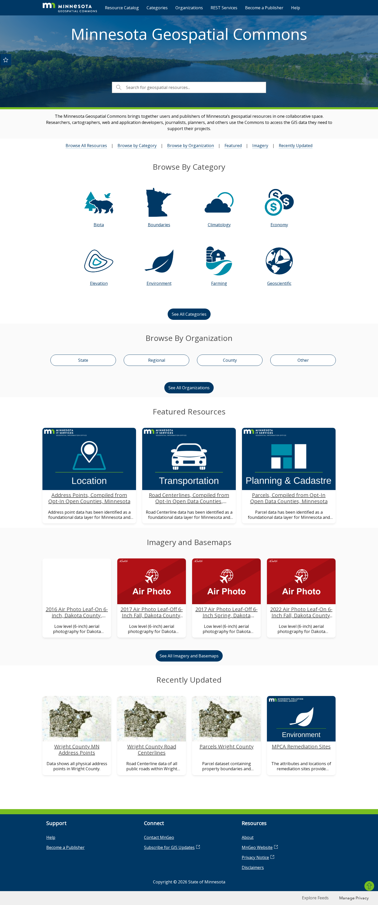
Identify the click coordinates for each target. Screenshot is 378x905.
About (248, 837)
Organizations (189, 8)
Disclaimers (253, 867)
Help (295, 8)
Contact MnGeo (159, 837)
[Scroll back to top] (369, 886)
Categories (157, 8)
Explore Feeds (315, 898)
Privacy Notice (255, 857)
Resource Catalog (122, 8)
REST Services (224, 8)
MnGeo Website (257, 847)
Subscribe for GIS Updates (169, 847)
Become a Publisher (264, 8)
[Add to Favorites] (5, 59)
